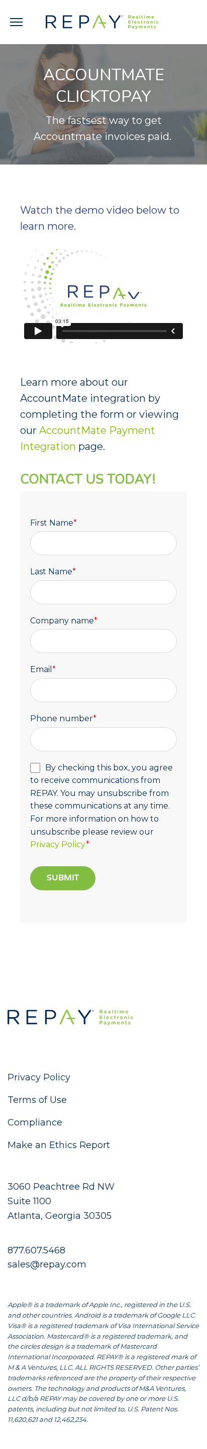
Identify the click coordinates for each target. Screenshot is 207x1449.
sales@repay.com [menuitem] (47, 1264)
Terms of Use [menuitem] (37, 1099)
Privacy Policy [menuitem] (39, 1077)
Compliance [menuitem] (35, 1122)
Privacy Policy (58, 844)
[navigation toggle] (16, 22)
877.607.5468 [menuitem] (36, 1250)
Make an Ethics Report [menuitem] (59, 1145)
